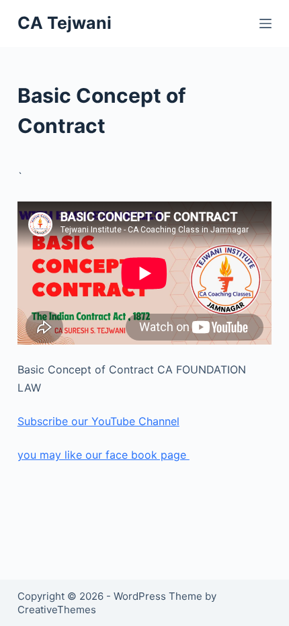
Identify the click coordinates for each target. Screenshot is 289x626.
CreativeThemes (56, 609)
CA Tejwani (64, 23)
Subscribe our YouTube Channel (98, 421)
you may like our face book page (103, 454)
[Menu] (265, 23)
